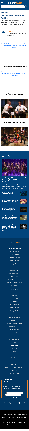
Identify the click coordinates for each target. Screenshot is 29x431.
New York (14, 348)
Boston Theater (14, 260)
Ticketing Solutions (14, 373)
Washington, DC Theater (14, 279)
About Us (14, 370)
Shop (14, 361)
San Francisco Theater (14, 273)
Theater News (14, 63)
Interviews (14, 301)
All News (14, 342)
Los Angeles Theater (14, 257)
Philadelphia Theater (14, 270)
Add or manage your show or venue (14, 367)
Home (2, 12)
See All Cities (14, 286)
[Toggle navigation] (1, 3)
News (6, 12)
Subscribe (14, 397)
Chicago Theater (14, 254)
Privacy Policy (5, 424)
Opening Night (14, 298)
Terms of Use (12, 424)
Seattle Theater (14, 276)
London (14, 351)
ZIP (4, 395)
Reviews (14, 147)
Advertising (14, 364)
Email (4, 393)
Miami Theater (14, 267)
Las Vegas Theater (14, 264)
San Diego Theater (14, 329)
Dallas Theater (14, 314)
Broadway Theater (14, 251)
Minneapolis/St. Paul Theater (14, 282)
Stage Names (14, 358)
